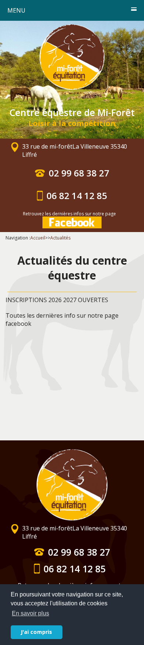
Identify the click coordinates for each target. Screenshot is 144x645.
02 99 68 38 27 (79, 173)
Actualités (60, 238)
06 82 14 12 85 (77, 196)
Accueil (37, 238)
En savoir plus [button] (30, 613)
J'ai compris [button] (36, 631)
